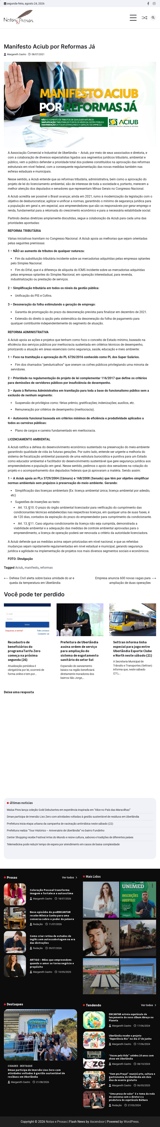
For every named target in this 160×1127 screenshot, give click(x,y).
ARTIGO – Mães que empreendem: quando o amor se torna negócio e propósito (52, 963)
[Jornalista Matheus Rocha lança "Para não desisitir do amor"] (101, 938)
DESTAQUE (26, 1065)
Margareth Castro (16, 54)
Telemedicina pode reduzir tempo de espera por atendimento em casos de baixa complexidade (63, 844)
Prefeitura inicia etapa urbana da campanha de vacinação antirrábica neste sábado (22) (60, 823)
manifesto (32, 567)
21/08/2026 (42, 1082)
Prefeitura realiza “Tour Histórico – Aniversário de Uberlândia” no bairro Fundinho (55, 830)
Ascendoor (97, 1121)
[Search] (153, 18)
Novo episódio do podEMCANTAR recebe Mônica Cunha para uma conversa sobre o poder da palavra (52, 915)
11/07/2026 (55, 924)
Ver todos (68, 877)
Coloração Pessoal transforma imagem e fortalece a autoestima (51, 891)
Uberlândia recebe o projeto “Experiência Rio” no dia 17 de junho (130, 1017)
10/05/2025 (64, 971)
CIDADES (13, 1065)
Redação (38, 924)
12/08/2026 (143, 1106)
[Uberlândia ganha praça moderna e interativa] (138, 977)
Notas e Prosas (56, 1121)
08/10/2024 (143, 1044)
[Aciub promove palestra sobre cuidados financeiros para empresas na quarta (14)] (138, 938)
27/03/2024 (134, 1085)
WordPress (131, 1121)
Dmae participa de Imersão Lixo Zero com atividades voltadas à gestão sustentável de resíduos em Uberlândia (73, 816)
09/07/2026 (55, 948)
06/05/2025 (143, 1065)
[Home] (101, 900)
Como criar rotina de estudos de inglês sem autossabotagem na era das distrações (52, 939)
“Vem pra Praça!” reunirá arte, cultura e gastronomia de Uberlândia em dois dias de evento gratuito (132, 1057)
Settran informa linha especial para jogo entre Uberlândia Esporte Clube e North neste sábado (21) (132, 649)
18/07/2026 (64, 898)
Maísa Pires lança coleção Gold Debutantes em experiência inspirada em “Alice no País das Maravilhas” (68, 809)
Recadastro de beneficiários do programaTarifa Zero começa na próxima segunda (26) (24, 651)
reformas (46, 567)
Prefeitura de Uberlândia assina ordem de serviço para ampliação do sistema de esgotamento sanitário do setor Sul (79, 651)
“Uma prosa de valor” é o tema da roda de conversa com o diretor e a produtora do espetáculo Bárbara (132, 1077)
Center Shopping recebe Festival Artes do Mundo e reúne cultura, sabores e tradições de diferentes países (70, 837)
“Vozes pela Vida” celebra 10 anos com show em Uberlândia (131, 1037)
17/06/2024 (143, 1024)
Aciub (19, 567)
